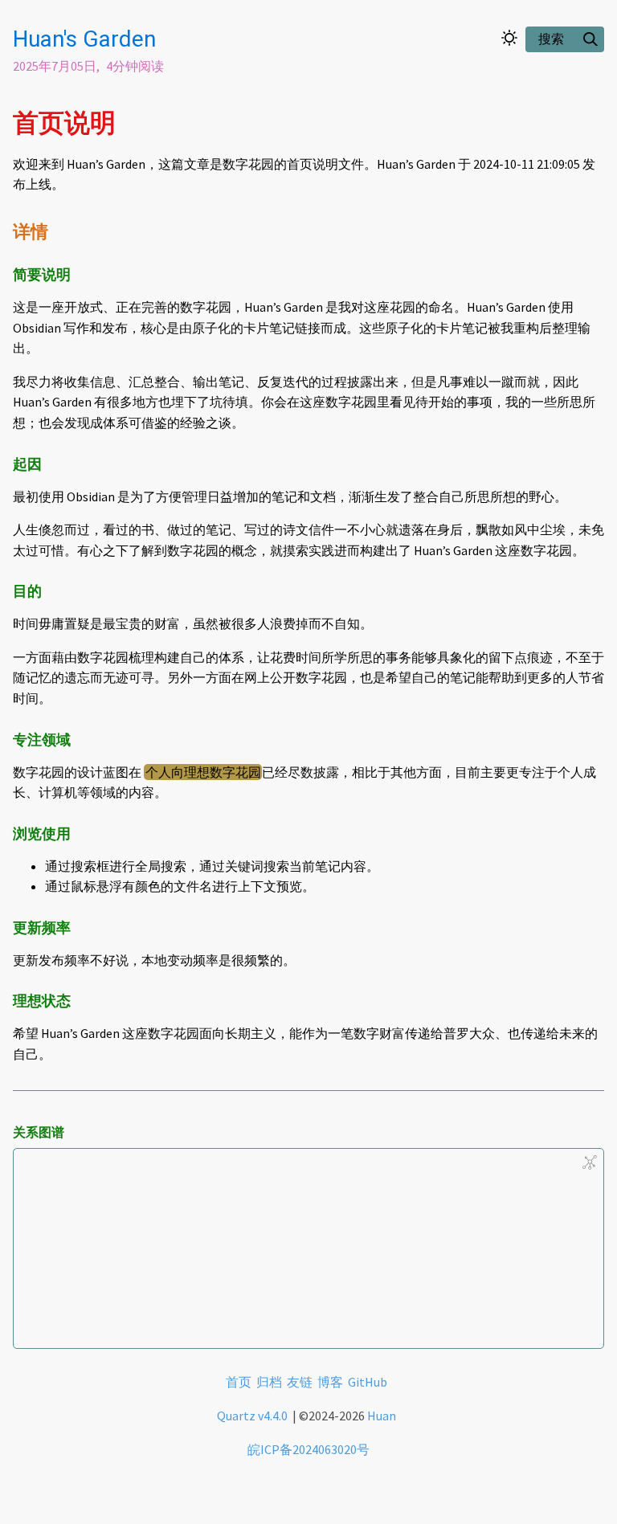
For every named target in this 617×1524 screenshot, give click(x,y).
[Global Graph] (589, 1162)
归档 (269, 1382)
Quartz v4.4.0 (253, 1416)
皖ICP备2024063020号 (308, 1449)
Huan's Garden (84, 39)
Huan (381, 1416)
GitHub (367, 1382)
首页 (238, 1382)
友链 (300, 1382)
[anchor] (130, 122)
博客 (330, 1382)
